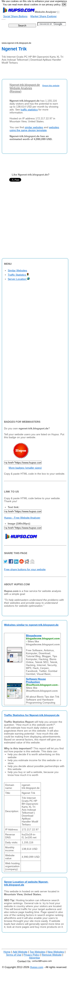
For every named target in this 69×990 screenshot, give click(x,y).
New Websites (55, 951)
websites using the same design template (34, 129)
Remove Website (52, 954)
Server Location (17, 278)
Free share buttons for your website (25, 569)
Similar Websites (17, 270)
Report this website (50, 85)
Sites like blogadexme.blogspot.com (43, 643)
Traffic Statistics (17, 274)
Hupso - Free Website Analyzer (22, 517)
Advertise (34, 957)
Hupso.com (36, 967)
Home (6, 951)
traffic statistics (29, 109)
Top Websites (37, 951)
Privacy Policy (32, 954)
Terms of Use (13, 954)
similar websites (34, 127)
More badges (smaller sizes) (25, 467)
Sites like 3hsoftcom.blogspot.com (42, 689)
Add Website (20, 951)
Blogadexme (34, 635)
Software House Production (36, 680)
